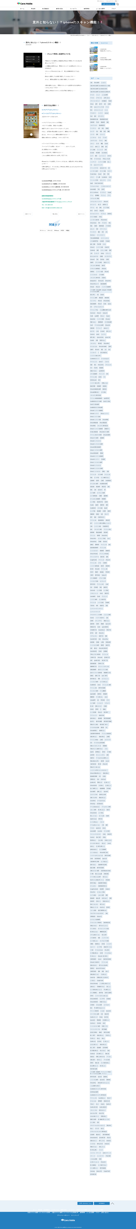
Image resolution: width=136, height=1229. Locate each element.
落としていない (93, 816)
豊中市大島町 (107, 855)
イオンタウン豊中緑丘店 (102, 425)
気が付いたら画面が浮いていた (97, 880)
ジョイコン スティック (95, 1153)
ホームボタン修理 (94, 483)
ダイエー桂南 (103, 171)
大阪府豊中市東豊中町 (95, 733)
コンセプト (103, 82)
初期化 (107, 128)
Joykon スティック (107, 1153)
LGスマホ (92, 331)
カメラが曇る (93, 895)
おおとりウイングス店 (99, 107)
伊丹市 (91, 996)
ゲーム (91, 195)
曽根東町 (102, 551)
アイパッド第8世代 (94, 1011)
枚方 (106, 146)
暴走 (108, 1050)
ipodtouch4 (92, 782)
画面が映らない (93, 736)
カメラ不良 (99, 947)
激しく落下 (92, 1047)
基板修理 (103, 122)
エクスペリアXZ (93, 794)
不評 (99, 223)
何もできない (103, 1050)
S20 (98, 700)
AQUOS (92, 752)
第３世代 (99, 1041)
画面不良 (102, 605)
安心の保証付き (103, 352)
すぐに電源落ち (93, 992)
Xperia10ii (108, 1011)
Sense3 (99, 959)
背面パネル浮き (93, 797)
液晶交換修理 (93, 304)
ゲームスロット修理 (106, 807)
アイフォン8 (107, 474)
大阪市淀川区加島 (107, 959)
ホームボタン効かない (95, 843)
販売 (105, 131)
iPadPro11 (108, 1104)
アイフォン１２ (93, 362)
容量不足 (109, 214)
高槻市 (96, 572)
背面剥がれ (92, 779)
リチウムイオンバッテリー (96, 201)
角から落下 (104, 935)
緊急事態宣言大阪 (94, 119)
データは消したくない (95, 825)
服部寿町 (106, 496)
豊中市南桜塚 (103, 1168)
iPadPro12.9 (93, 1041)
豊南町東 (108, 551)
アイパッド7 (101, 374)
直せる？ (109, 1098)
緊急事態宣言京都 (104, 119)
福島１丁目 (97, 675)
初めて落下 (98, 837)
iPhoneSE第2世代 (94, 999)
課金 (91, 226)
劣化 (98, 1122)
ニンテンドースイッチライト (96, 608)
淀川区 (100, 377)
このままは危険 (93, 1159)
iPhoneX (92, 287)
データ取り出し (99, 697)
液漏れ (104, 709)
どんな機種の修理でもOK (105, 310)
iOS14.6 (109, 156)
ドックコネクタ (93, 274)
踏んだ (107, 971)
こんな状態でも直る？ (95, 1086)
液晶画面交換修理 (94, 547)
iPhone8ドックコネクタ (95, 465)
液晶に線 (97, 1063)
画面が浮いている (108, 947)
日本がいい (98, 901)
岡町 (99, 679)
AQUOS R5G (101, 715)
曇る (91, 1008)
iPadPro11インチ (94, 1017)
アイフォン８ (105, 654)
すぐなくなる (93, 1101)
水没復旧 (92, 1005)
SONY (91, 858)
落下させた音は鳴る (103, 965)
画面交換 (92, 328)
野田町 (101, 453)
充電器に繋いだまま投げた (102, 977)
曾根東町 (102, 438)
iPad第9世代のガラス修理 (96, 401)
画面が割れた (106, 773)
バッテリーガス (105, 938)
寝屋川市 (107, 593)
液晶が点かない (93, 965)
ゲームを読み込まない (95, 807)
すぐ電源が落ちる (94, 953)
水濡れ (104, 834)
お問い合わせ (107, 98)
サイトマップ (75, 1215)
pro (105, 349)
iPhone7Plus (105, 639)
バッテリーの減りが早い (95, 355)
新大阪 (103, 944)
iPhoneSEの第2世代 (103, 648)
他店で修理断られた (102, 910)
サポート (109, 171)
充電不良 (99, 694)
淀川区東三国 (102, 1137)
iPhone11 (99, 313)
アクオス (92, 828)
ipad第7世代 (106, 398)
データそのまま (97, 159)
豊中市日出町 (93, 1077)
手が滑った (108, 1035)
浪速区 (97, 514)
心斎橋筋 (105, 651)
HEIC (103, 232)
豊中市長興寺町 (106, 1134)
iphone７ (101, 362)
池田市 (91, 349)
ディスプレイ (103, 192)
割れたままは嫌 (98, 874)
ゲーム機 (98, 177)
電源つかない (93, 322)
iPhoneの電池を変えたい (95, 773)
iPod (98, 779)
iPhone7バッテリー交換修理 (96, 429)
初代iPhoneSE (93, 380)
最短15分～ (98, 1134)
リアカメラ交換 (102, 578)
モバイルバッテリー (94, 214)
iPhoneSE (92, 259)
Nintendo (109, 1140)
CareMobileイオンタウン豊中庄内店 (98, 1089)
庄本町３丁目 (101, 663)
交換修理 (92, 480)
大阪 (91, 82)
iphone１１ (106, 328)
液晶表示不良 (100, 502)
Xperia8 (100, 1077)
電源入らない (107, 621)
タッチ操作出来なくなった (96, 989)
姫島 (107, 557)
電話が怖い (109, 1125)
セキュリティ (103, 180)
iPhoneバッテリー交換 (95, 416)
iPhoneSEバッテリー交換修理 (96, 456)
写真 (91, 159)
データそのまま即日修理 (99, 743)
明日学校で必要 (93, 1069)
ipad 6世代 (104, 675)
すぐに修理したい (94, 1168)
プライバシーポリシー (95, 101)
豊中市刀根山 (93, 883)
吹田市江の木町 (102, 794)
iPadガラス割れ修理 (94, 404)
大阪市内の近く (101, 517)
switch (97, 334)
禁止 (110, 223)
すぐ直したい (106, 1041)
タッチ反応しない (94, 941)
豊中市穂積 (104, 1029)
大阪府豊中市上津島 (94, 861)
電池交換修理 (99, 532)
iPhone (91, 104)
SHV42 (104, 828)
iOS (109, 168)
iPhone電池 (92, 425)
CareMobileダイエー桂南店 (49, 184)
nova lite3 (100, 831)
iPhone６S (99, 916)
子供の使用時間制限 (94, 238)
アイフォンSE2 (93, 377)
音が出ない (92, 235)
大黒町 (100, 496)
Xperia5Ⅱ (100, 490)
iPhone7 (100, 304)
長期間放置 (100, 322)
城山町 (105, 508)
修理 (96, 104)
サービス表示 (107, 831)
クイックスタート (101, 235)
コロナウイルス (93, 125)
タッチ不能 (92, 511)
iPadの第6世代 (93, 651)
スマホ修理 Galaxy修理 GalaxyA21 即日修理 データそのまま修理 (101, 290)
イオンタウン (93, 343)
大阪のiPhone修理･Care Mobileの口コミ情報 (100, 85)
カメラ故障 (92, 493)
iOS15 (110, 177)
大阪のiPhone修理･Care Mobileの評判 (98, 89)
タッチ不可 (102, 999)
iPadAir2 (104, 277)
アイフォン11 (93, 474)
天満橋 (97, 642)
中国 (108, 174)
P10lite (100, 1017)
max (109, 349)
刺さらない (105, 877)
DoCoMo (92, 153)
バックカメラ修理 (94, 682)
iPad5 (107, 584)
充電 (97, 340)
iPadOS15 (107, 247)
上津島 (102, 642)
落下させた (102, 904)
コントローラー (100, 1156)
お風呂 (101, 740)
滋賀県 (91, 262)
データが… (109, 1056)
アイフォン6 (93, 602)
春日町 (106, 502)
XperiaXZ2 (102, 1080)
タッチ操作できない (102, 1165)
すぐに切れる (93, 928)
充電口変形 (106, 874)
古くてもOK (101, 816)
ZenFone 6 (92, 1023)
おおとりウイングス (98, 165)
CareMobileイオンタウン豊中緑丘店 (98, 1095)
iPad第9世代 (93, 685)
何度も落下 (92, 1060)
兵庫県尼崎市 (93, 959)
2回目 (100, 1159)
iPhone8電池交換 (94, 422)
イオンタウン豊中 (98, 529)
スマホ (99, 563)
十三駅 (91, 950)
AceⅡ (109, 538)
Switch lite (92, 977)
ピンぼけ (102, 1011)
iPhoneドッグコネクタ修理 (96, 450)
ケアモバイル (99, 98)
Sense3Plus (92, 800)
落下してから (102, 1140)
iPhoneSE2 (107, 325)
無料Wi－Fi (105, 204)
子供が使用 (108, 1156)
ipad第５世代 (97, 660)
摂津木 (91, 1063)
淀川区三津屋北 (93, 1032)
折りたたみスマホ (94, 256)
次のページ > (81, 214)
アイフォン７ (99, 328)
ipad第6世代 (101, 371)
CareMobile (104, 177)
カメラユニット (105, 679)
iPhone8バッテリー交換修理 (96, 410)
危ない (91, 1128)
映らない (102, 316)
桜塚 (103, 971)
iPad (91, 116)
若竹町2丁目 (107, 657)
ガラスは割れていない (95, 935)
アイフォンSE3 (93, 688)
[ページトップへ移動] (112, 1203)
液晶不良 (108, 645)
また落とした (108, 785)
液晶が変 (98, 898)
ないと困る (92, 1122)
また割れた (101, 785)
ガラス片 (97, 1128)
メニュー (98, 95)
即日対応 (108, 572)
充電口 (103, 471)
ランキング (96, 253)
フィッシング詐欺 (94, 180)
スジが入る (92, 1144)
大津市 (107, 259)
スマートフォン (103, 229)
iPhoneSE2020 (93, 785)
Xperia (109, 304)
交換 (108, 471)
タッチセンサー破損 (104, 941)
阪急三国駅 (92, 868)
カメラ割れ (101, 813)
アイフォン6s (103, 547)
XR (104, 490)
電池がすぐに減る (94, 724)
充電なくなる (105, 383)
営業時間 (92, 122)
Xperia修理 (92, 791)
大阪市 (109, 346)
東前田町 (108, 566)
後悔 (107, 895)
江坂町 (102, 480)
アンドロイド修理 (94, 691)
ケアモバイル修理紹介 (95, 268)
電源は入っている (94, 907)
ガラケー (92, 177)
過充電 (102, 761)
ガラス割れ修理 (108, 322)
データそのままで (105, 358)
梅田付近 (104, 389)
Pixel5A (92, 505)
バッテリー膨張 (100, 319)
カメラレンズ (103, 581)
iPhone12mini (104, 220)
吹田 (91, 660)
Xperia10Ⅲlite (100, 337)
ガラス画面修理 (93, 578)
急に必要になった (94, 1066)
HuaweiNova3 (102, 630)
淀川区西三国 (93, 1174)
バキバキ (102, 822)
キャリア (92, 131)
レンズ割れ (106, 590)
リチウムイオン (93, 636)
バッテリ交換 (100, 602)
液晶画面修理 (103, 284)
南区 (95, 116)
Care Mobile (104, 153)
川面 (100, 639)
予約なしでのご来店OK (95, 654)
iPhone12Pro (100, 365)
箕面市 (96, 505)
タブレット (108, 253)
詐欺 (106, 149)
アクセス (92, 98)
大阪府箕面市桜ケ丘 (102, 886)
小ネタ (104, 244)
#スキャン (43, 231)
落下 (91, 523)
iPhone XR (105, 764)
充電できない (102, 340)
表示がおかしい (102, 1110)
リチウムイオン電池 (94, 198)
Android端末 (93, 189)
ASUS (104, 1023)
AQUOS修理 (92, 694)
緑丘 (91, 529)
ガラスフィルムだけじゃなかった (97, 1125)
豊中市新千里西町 (108, 721)
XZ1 (91, 307)
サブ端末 (109, 752)
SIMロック (97, 146)
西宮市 (102, 566)
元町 (102, 514)
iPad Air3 (92, 837)
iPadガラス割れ (106, 401)
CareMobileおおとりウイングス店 (51, 190)
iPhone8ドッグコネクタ (95, 441)
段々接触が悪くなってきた (104, 1119)
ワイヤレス (103, 214)
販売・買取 (92, 244)
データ (107, 107)
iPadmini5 (92, 1053)
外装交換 (108, 880)
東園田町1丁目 (93, 666)
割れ (95, 365)
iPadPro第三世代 (94, 1107)
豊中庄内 (100, 819)
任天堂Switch (100, 803)
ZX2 (91, 587)
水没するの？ (105, 898)
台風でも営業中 (108, 992)
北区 (107, 618)
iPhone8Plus (106, 343)
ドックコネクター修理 (95, 1026)
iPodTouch (103, 779)
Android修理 (93, 831)
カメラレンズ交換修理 (95, 919)
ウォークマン (93, 301)
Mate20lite (92, 319)
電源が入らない (93, 1147)
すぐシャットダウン (100, 755)
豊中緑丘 (100, 343)
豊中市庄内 (92, 584)
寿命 (107, 913)
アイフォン (103, 195)
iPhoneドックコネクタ (95, 471)
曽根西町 (104, 499)
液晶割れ (105, 386)
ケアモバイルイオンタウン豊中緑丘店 (98, 1131)
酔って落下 (92, 1035)
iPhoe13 (108, 1137)
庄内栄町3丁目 (93, 630)
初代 (99, 380)
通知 (106, 140)
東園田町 (92, 514)
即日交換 (103, 700)
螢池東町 (99, 511)
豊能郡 (102, 624)
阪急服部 (99, 1047)
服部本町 (92, 624)
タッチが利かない (94, 822)
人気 (91, 253)
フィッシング (100, 149)
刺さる (102, 1128)
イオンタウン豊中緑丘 (95, 265)
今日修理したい (106, 1020)
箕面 (95, 517)
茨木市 (91, 572)
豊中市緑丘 (97, 575)
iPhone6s (108, 319)
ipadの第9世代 (105, 627)
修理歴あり (97, 752)
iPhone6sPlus (93, 541)
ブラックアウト (98, 621)
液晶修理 (98, 486)
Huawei (108, 316)
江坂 (102, 1014)
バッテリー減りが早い (95, 383)
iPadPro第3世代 (103, 1107)
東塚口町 (108, 520)
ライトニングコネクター (95, 834)
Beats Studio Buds (99, 183)
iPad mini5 (92, 590)
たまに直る (100, 840)
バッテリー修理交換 (94, 566)
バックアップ (93, 162)
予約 (99, 189)
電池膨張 (99, 1020)
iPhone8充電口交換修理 (95, 447)
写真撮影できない (101, 986)
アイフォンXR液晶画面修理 (96, 398)
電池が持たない (102, 797)
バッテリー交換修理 (106, 287)
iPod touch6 (100, 281)
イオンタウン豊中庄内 (95, 277)
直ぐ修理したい (100, 1053)
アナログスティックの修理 (96, 614)
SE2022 (92, 709)
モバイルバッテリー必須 (103, 928)
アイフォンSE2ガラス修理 (96, 435)
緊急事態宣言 (102, 125)
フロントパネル (93, 1110)
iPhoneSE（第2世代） (95, 962)
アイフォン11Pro (107, 529)
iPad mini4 (92, 313)
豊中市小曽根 (107, 1032)
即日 (91, 110)
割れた (98, 1038)
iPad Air (92, 618)
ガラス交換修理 (93, 374)
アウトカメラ (108, 365)
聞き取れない (93, 840)
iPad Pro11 (102, 907)
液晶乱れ (92, 1056)
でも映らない (104, 974)
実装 (104, 174)
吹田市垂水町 (98, 858)
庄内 (107, 374)
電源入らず (99, 782)
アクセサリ (104, 223)
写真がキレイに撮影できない (96, 749)
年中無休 (108, 788)
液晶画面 (100, 718)
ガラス (108, 700)
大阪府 (95, 226)
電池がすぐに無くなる (95, 767)
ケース (106, 110)
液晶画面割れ (101, 520)
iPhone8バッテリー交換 (95, 419)
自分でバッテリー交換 (103, 669)
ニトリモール (93, 137)
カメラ (91, 156)
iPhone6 (100, 301)
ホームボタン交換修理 (95, 499)
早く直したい (93, 956)
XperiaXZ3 (92, 1020)
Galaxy (102, 253)
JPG (106, 232)
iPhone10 (108, 560)
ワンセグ (105, 137)
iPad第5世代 (93, 508)
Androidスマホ (103, 168)
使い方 (99, 204)
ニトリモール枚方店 (94, 220)
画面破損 (105, 746)
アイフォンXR (104, 569)
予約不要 (99, 244)
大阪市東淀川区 (106, 922)
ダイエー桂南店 (93, 217)
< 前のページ (28, 214)
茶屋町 (91, 621)
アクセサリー (93, 113)
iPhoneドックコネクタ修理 (96, 462)
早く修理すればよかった (99, 1008)
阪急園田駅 (102, 788)
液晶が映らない (103, 1044)
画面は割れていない (94, 974)
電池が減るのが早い (94, 761)
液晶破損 (101, 368)
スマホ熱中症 (93, 938)
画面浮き (92, 758)
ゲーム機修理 (103, 691)
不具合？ (92, 1104)
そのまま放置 (99, 1005)
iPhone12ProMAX (102, 346)
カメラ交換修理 (102, 849)
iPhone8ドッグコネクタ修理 (96, 444)
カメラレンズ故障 (101, 493)
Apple (91, 183)
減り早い (92, 721)
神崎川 (100, 1032)
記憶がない (92, 986)
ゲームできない (108, 953)
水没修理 (102, 241)
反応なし (92, 846)
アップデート (93, 128)
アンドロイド (93, 232)
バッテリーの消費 (102, 162)
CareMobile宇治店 (47, 181)
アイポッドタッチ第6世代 (95, 922)
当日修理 (92, 1134)
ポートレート (93, 204)
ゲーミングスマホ (94, 168)
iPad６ (101, 593)
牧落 (106, 636)
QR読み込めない (93, 849)
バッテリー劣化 (97, 526)
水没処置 (108, 999)
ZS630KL (99, 1023)
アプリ (109, 195)
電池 (91, 477)
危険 (99, 938)
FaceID (106, 143)
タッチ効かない (104, 861)
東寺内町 (106, 532)
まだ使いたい (107, 782)
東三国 (99, 764)
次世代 (103, 189)
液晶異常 (102, 889)
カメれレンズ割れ (101, 892)
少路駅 (108, 736)
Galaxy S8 (105, 313)
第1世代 (108, 907)
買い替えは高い (93, 1150)
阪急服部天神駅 (93, 776)
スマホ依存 (108, 226)
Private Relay (93, 174)
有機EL (91, 944)
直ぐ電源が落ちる (94, 1050)
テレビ (99, 137)
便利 (100, 207)
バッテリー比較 (99, 247)
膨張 (108, 755)
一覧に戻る (54, 214)
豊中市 (103, 265)
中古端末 (108, 241)
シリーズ (92, 134)
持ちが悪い (107, 950)
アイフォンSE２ (100, 584)
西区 (91, 490)
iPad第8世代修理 (103, 483)
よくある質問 (105, 95)
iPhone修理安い (93, 730)
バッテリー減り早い (100, 618)
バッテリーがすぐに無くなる (101, 996)
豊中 (91, 517)
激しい (109, 162)
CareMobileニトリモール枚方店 (51, 187)
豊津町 (98, 535)
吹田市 (97, 480)
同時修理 (105, 694)
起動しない (99, 791)
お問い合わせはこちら (108, 4)
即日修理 (98, 153)
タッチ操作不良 (102, 599)
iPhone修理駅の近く (94, 392)
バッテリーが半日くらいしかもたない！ (99, 770)
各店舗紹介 (104, 101)
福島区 (91, 675)
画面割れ (92, 271)
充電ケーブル (105, 1026)
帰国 (110, 898)
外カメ (97, 1104)
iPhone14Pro (93, 538)
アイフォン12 (104, 544)
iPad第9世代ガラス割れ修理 (96, 407)
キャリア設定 (106, 207)
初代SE (103, 752)
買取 (101, 131)
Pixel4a (95, 368)
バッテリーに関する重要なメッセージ (102, 523)
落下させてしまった (103, 925)
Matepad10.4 (93, 281)
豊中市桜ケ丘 (93, 679)
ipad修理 (97, 316)
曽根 (99, 971)
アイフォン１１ (93, 715)
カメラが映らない (104, 682)
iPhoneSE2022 (93, 813)
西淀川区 (102, 557)
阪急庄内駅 (92, 386)
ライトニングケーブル (95, 1029)
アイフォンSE (105, 962)
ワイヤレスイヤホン (94, 186)
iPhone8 (106, 271)
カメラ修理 (92, 703)
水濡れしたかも (108, 840)
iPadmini (108, 889)
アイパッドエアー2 (94, 557)
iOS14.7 (96, 210)
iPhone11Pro (108, 281)
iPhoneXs (104, 268)
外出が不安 (101, 1113)
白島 (91, 526)
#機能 (67, 231)
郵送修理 (92, 898)
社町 (91, 648)
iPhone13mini (93, 223)
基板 (108, 122)
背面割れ (105, 1077)
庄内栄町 (96, 587)
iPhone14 (106, 201)
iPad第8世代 (108, 480)
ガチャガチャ (101, 116)
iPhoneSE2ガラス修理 (104, 432)
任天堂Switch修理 (94, 1092)
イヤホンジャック (94, 593)
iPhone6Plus (93, 1083)
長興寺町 (108, 1080)
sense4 (107, 761)
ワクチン (101, 140)
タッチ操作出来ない (105, 1063)
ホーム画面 (92, 149)
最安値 (102, 727)
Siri (97, 207)
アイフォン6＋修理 (106, 685)
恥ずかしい (99, 1060)
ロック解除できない (105, 477)
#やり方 (50, 231)
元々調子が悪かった (100, 846)
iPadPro (102, 1104)
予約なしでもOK (106, 159)
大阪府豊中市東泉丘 (102, 883)
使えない (104, 843)
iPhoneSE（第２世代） (103, 956)
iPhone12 (97, 349)
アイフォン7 (104, 596)
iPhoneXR (97, 569)
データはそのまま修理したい (102, 758)
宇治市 (97, 122)
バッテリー (100, 113)
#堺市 (62, 231)
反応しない (108, 331)
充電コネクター (98, 706)
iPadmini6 (92, 250)
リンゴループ (93, 352)
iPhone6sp (92, 803)
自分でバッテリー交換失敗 (96, 672)
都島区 (91, 544)
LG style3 (102, 331)
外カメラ (107, 514)
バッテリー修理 (93, 599)
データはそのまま (101, 800)
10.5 (91, 368)
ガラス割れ (103, 392)
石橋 (107, 605)
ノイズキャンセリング (105, 186)
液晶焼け (92, 968)
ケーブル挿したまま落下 (95, 877)
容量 (97, 134)
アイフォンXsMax (94, 740)
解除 (102, 146)
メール (109, 180)
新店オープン (107, 262)
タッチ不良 (96, 477)
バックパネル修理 (94, 1080)
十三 (104, 377)
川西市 (91, 575)
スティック (92, 1156)
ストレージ (102, 134)
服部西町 (92, 532)
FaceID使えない (102, 1098)
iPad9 (99, 627)
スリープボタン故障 (94, 1014)
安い (107, 727)
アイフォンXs (93, 520)
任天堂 (101, 953)
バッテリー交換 (99, 271)
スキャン (92, 143)
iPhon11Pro (92, 892)
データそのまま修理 (99, 325)
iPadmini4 (107, 1144)
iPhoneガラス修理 (94, 438)
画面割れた (97, 944)
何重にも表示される (100, 1056)
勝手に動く (92, 337)
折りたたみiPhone (94, 192)
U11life (104, 776)
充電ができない (103, 1002)
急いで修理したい (94, 788)
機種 (108, 131)
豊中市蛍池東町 (107, 718)
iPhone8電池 (105, 419)
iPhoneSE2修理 (106, 435)
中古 (97, 131)
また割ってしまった (94, 1162)
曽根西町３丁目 (107, 672)
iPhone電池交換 (103, 422)
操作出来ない (93, 718)
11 (100, 709)
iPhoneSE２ (103, 1162)
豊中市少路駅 (99, 721)
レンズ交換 (99, 590)
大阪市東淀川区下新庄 (105, 871)
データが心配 (107, 1060)
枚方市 (100, 104)
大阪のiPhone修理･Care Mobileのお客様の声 (100, 92)
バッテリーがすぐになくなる (96, 855)
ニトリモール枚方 (94, 171)
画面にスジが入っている (95, 746)
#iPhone (56, 231)
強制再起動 (101, 226)
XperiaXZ (106, 791)
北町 (96, 633)
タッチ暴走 (92, 502)
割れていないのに (94, 904)
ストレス (101, 1150)
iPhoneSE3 (100, 657)
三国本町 (105, 563)
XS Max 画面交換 (94, 432)
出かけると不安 (93, 1113)
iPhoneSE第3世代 (94, 1002)
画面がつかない (93, 371)
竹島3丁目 (108, 630)
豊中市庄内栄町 (100, 868)
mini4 (106, 697)
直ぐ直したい (103, 1066)
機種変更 (92, 697)
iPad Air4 (92, 334)
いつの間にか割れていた (105, 983)
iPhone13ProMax (94, 983)
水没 (99, 128)
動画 (96, 156)
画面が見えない (100, 1035)
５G (91, 165)
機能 (102, 143)
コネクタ (107, 362)
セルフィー (92, 947)
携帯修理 (100, 1101)
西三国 (91, 569)
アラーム (92, 207)
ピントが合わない (94, 852)
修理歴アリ (107, 429)
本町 (97, 605)
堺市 (91, 107)
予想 (97, 259)
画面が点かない (106, 901)
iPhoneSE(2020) (93, 1137)
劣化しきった (102, 1147)
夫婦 (97, 229)
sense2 (109, 843)
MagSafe (102, 210)
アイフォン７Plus (94, 310)
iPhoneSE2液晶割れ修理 (95, 389)
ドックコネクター (94, 551)
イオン (106, 749)
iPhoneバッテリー (105, 413)
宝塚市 (97, 624)
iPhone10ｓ (101, 633)
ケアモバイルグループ (98, 307)
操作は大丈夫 (100, 1144)
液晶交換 (92, 486)
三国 (103, 825)
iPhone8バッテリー (94, 413)
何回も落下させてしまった (103, 1083)
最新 (98, 250)
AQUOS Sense (93, 819)
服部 (107, 825)
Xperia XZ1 (108, 624)
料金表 (110, 101)
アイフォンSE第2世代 (106, 733)
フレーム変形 (93, 910)
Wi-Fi (91, 210)
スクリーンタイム (105, 238)
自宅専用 (92, 755)
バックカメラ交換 (94, 581)
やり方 (97, 143)
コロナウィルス (93, 140)
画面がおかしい (93, 1140)
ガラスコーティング (98, 110)
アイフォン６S (93, 1098)
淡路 (108, 486)
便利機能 (97, 195)
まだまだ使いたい (94, 1044)
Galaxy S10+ (99, 1171)
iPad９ (99, 685)
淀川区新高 (105, 1047)
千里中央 (92, 605)
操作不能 (101, 992)
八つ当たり (92, 980)
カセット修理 (93, 810)
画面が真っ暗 (107, 1101)
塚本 (109, 544)
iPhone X (100, 712)
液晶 (102, 349)
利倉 (101, 587)
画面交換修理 (93, 669)
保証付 (108, 810)
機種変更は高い (103, 932)
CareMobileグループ (94, 358)
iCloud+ (99, 174)
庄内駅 (105, 706)
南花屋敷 (92, 642)
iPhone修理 (96, 82)
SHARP (107, 816)
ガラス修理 (100, 474)
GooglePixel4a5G (94, 889)
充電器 (101, 256)
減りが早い (92, 294)
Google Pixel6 (100, 980)
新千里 (91, 633)
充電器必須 (92, 916)
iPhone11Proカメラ (94, 284)
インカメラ (109, 944)
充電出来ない (104, 1116)
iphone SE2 (107, 337)
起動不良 (105, 587)
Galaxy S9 (104, 575)
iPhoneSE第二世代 (104, 852)
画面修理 (99, 386)
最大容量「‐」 (107, 712)
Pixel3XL (92, 340)
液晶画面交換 (93, 663)
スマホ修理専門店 (94, 241)
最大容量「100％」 (104, 724)
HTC (100, 776)
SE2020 (102, 294)
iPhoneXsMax (107, 301)
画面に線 (107, 1053)
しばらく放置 (101, 895)
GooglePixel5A (93, 560)
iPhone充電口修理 (94, 453)
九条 (95, 490)
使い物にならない (94, 932)
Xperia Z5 (104, 858)
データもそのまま (99, 950)
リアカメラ (107, 703)
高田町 (102, 645)
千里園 (99, 541)
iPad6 (105, 304)
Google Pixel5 (107, 1171)
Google (109, 192)
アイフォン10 (93, 563)
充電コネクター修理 (94, 871)
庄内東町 (103, 459)
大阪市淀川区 (93, 764)
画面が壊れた (102, 736)
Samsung (92, 1171)
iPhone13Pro (104, 535)
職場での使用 (93, 1119)
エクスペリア (107, 740)
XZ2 (91, 743)
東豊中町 (102, 505)
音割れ (104, 837)
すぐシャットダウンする (103, 666)
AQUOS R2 (98, 828)
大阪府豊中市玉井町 (102, 864)
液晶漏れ (102, 572)
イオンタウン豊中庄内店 (95, 395)
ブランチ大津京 (98, 262)
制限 (110, 250)
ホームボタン (93, 886)
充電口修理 (108, 642)
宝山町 (98, 596)
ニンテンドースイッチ (95, 611)
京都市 (109, 104)
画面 (91, 365)
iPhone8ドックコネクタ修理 (96, 468)
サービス (92, 95)
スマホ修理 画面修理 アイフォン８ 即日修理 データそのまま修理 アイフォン (100, 1072)
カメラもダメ (107, 1005)
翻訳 (99, 232)
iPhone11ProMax (94, 554)
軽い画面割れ (93, 1165)
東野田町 (97, 544)
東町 (107, 505)
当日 (105, 104)
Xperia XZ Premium (100, 968)
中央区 (100, 651)
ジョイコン (103, 334)
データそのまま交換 (94, 727)
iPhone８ (98, 287)
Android (106, 113)
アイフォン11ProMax (104, 554)
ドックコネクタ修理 (94, 645)
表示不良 (106, 1017)
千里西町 (107, 602)
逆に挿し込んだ (101, 810)
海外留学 (92, 901)
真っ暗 (91, 706)
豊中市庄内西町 (102, 688)
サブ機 (91, 874)
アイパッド (92, 535)
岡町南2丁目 (93, 627)
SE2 (98, 294)
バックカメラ (100, 703)
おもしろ (92, 229)
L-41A (97, 331)
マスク (91, 146)
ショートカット (102, 156)
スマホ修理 (101, 274)
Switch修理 (92, 596)
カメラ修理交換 (93, 496)
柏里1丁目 (101, 636)
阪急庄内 (109, 834)
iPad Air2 (105, 541)
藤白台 (95, 648)
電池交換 (101, 298)
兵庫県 (104, 511)
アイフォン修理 (93, 298)
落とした (108, 986)
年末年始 (102, 259)
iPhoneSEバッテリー (94, 459)
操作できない (93, 864)
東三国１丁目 (105, 660)
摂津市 (96, 709)
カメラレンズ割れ (102, 538)
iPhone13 (92, 247)
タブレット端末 (104, 250)
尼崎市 (109, 511)
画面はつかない (93, 925)
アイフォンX (101, 560)
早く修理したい (107, 989)
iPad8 (91, 316)
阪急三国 (107, 1014)
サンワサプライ (108, 256)
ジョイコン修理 (107, 614)
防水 (103, 128)
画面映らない (102, 730)
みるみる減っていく (94, 1116)
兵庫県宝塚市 (93, 971)
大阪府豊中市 (106, 526)
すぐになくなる (93, 346)
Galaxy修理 (92, 700)
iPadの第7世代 (93, 639)
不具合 (100, 217)
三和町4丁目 (93, 657)
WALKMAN (107, 298)
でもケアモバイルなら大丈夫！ (97, 913)
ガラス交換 (100, 508)
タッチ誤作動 (93, 712)
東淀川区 (104, 486)
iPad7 (91, 325)
